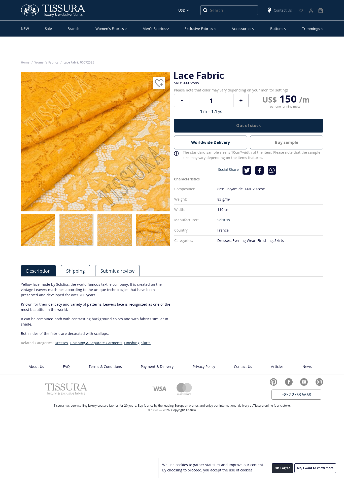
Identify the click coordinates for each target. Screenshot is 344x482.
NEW (25, 28)
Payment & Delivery (157, 366)
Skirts (146, 342)
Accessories (241, 28)
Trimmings (311, 28)
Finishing (132, 342)
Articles (277, 366)
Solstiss (223, 219)
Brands (73, 28)
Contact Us (283, 10)
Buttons (276, 28)
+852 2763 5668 (296, 394)
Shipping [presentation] (75, 271)
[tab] (38, 270)
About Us (36, 366)
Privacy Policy (204, 366)
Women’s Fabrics (109, 28)
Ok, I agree (282, 468)
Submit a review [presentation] (117, 271)
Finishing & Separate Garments (96, 342)
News (307, 366)
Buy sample (286, 142)
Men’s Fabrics (154, 28)
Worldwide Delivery (210, 142)
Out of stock (248, 125)
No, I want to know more (315, 468)
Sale (48, 28)
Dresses (61, 342)
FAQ (66, 366)
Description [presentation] (38, 271)
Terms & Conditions (105, 366)
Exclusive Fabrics (199, 28)
